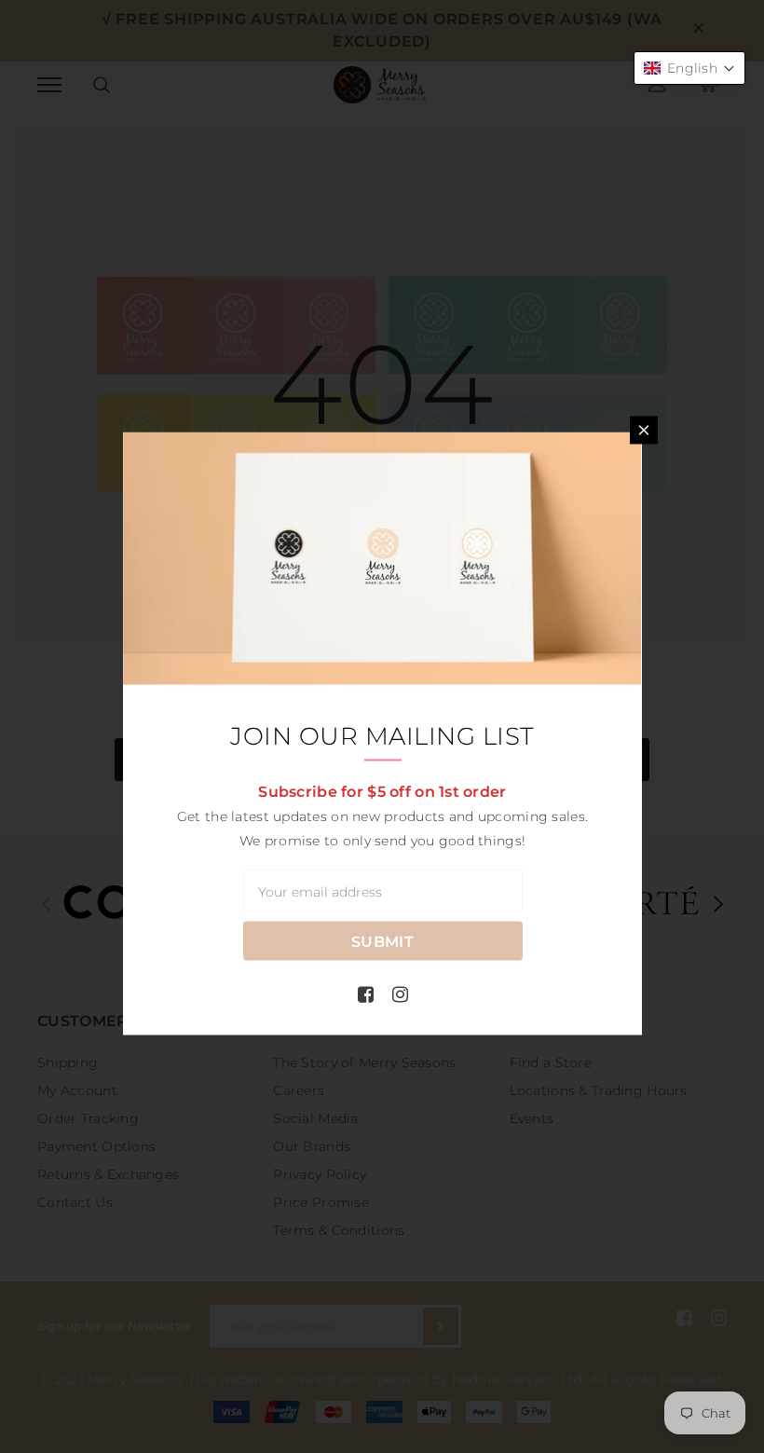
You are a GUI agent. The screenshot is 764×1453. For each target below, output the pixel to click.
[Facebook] (366, 993)
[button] (689, 68)
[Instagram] (400, 993)
